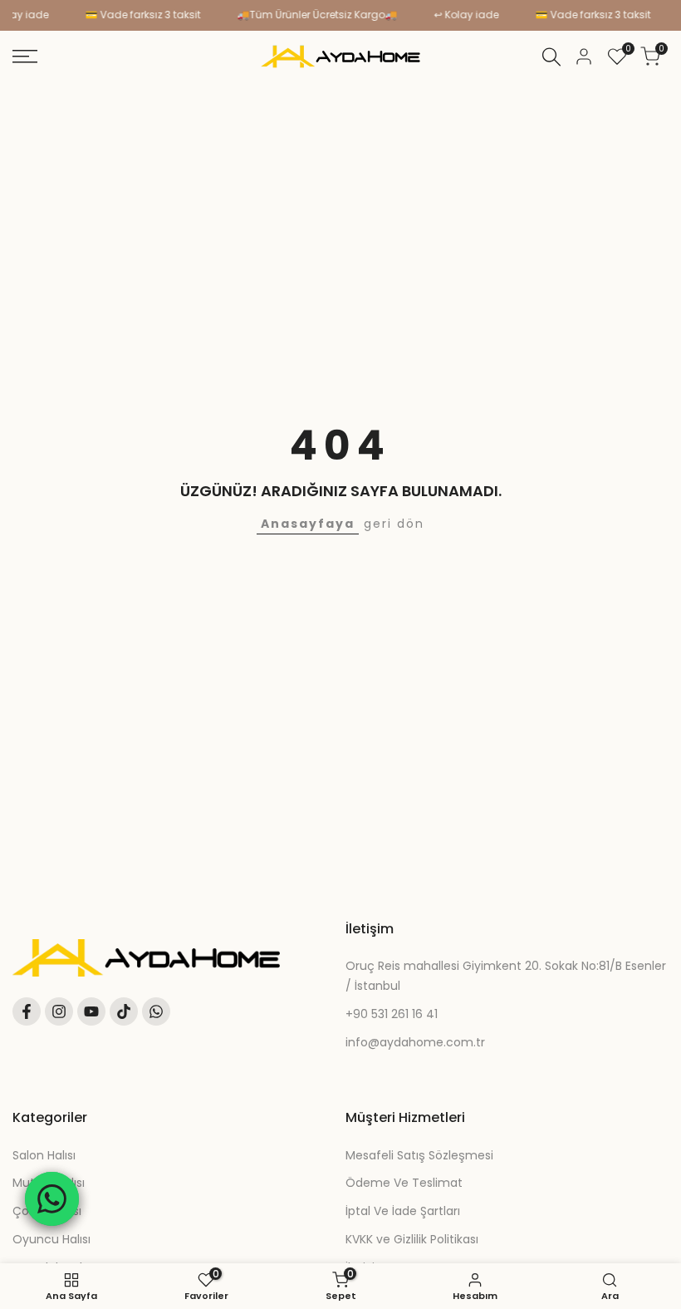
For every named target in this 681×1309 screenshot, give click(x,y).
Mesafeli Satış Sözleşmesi (419, 1155)
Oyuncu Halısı (51, 1239)
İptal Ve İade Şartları (402, 1211)
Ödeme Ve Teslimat (404, 1182)
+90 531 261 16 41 (391, 1014)
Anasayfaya (308, 523)
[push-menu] (24, 56)
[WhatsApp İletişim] (52, 1199)
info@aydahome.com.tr (415, 1042)
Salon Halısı (44, 1155)
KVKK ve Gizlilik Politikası (411, 1239)
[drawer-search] (551, 56)
